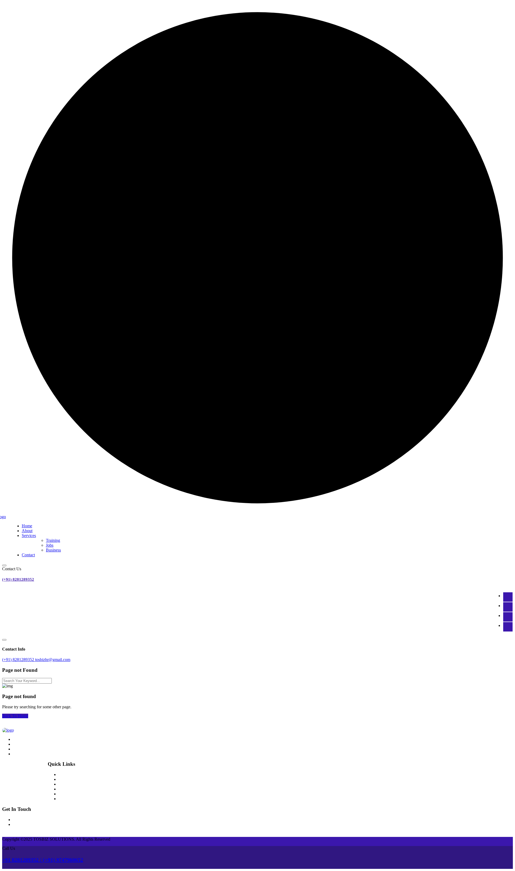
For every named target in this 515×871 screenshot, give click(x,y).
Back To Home (15, 716)
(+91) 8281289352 (18, 579)
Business (53, 550)
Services (29, 535)
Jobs (49, 545)
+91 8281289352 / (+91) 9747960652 (42, 860)
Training (53, 540)
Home (27, 526)
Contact (28, 555)
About (27, 530)
